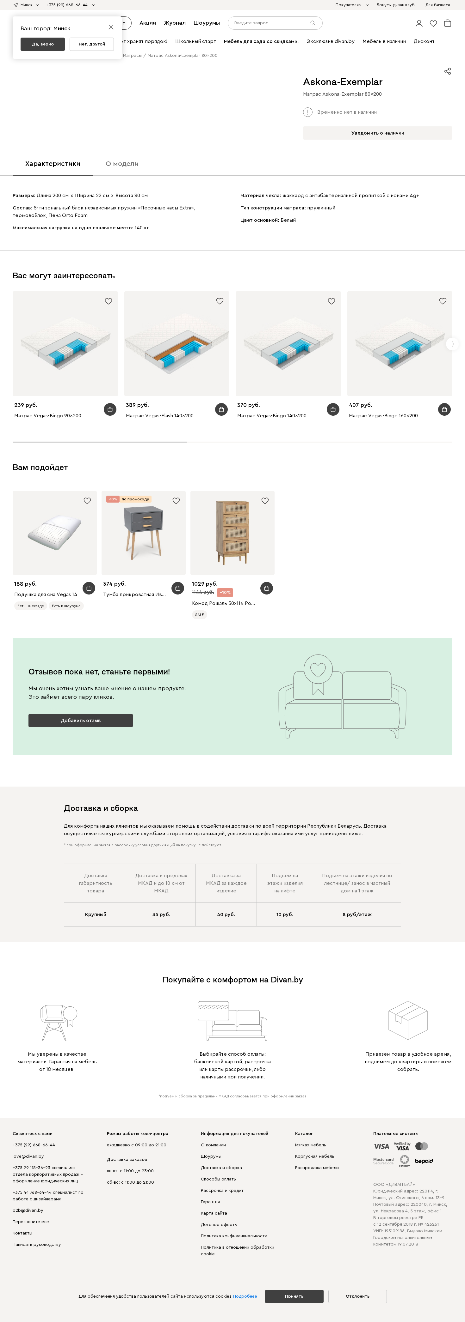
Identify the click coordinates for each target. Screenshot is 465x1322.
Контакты (22, 1233)
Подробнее (245, 1296)
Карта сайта (214, 1213)
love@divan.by (28, 1156)
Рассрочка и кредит (222, 1190)
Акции (148, 23)
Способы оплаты (219, 1179)
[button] (419, 23)
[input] (275, 23)
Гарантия (210, 1202)
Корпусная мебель (314, 1156)
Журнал (175, 23)
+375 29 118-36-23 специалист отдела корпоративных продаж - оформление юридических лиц (48, 1174)
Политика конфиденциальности (234, 1236)
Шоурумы (207, 23)
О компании (213, 1145)
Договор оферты (219, 1224)
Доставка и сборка (221, 1168)
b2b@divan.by (28, 1210)
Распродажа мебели (317, 1168)
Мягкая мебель (310, 1145)
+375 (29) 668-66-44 (34, 1145)
